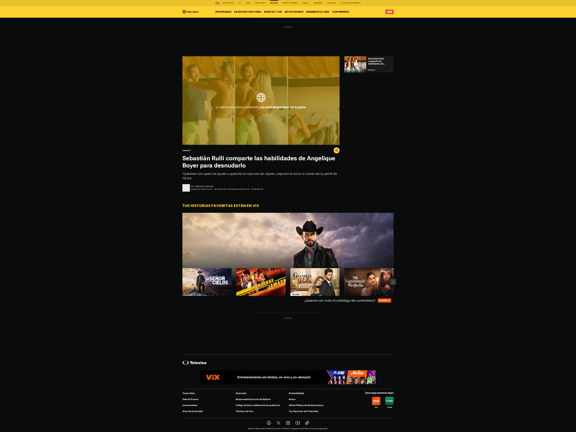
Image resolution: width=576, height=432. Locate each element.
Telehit (305, 3)
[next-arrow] (393, 282)
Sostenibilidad (296, 393)
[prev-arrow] (180, 282)
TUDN (248, 3)
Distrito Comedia (290, 3)
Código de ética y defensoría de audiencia (258, 405)
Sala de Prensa (190, 399)
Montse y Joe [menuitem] (273, 12)
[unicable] (190, 12)
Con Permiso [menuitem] (340, 12)
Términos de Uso (244, 411)
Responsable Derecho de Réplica (253, 399)
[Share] (337, 150)
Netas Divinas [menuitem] (294, 12)
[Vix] (390, 12)
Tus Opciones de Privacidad (303, 411)
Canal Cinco (260, 3)
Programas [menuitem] (223, 12)
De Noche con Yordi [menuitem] (247, 12)
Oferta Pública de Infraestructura (306, 405)
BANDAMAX (318, 3)
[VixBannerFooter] (288, 377)
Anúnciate (241, 393)
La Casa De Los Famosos (351, 3)
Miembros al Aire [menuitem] (317, 12)
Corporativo (188, 393)
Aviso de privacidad (192, 411)
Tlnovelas (331, 3)
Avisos (292, 399)
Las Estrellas (228, 3)
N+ (240, 3)
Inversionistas (189, 405)
